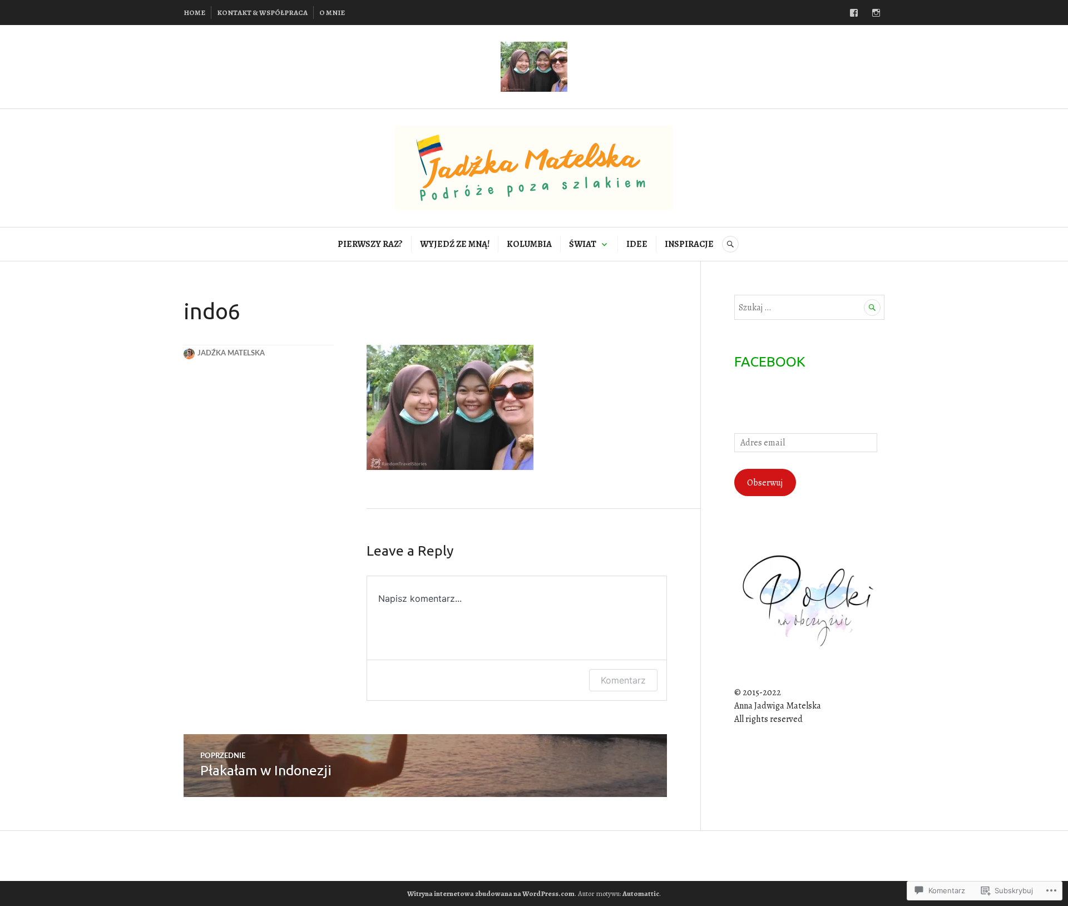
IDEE (636, 244)
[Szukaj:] (809, 307)
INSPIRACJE (689, 244)
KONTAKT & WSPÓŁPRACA (262, 12)
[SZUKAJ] (730, 244)
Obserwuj (765, 483)
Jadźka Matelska (231, 353)
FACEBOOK (769, 361)
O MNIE (332, 12)
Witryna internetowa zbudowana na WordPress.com (491, 893)
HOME (194, 12)
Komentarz (623, 680)
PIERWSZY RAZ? (370, 244)
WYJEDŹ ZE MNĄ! (455, 244)
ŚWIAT (582, 244)
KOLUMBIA (529, 244)
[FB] (854, 12)
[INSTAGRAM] (876, 12)
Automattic (640, 893)
